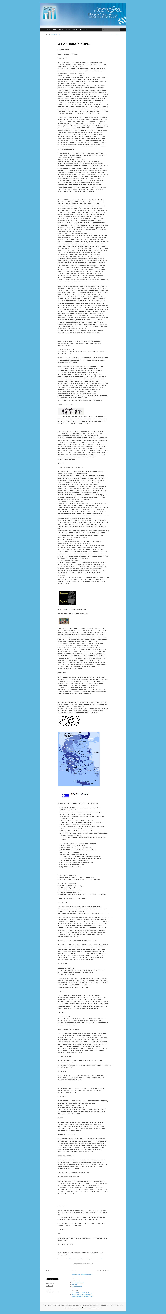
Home (48, 29)
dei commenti (77, 1286)
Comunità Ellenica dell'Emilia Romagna (82, 1293)
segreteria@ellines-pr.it (86, 1274)
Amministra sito (76, 1281)
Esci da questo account (78, 1283)
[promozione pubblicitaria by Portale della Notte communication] (83, 1308)
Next (118, 35)
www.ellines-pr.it (76, 1274)
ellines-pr (88, 1259)
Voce (74, 1284)
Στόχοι (54, 29)
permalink (100, 1259)
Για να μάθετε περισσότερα (76, 1259)
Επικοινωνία (83, 29)
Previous (112, 35)
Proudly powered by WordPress (94, 1308)
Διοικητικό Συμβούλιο (71, 29)
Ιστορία (61, 29)
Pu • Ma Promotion (75, 1308)
